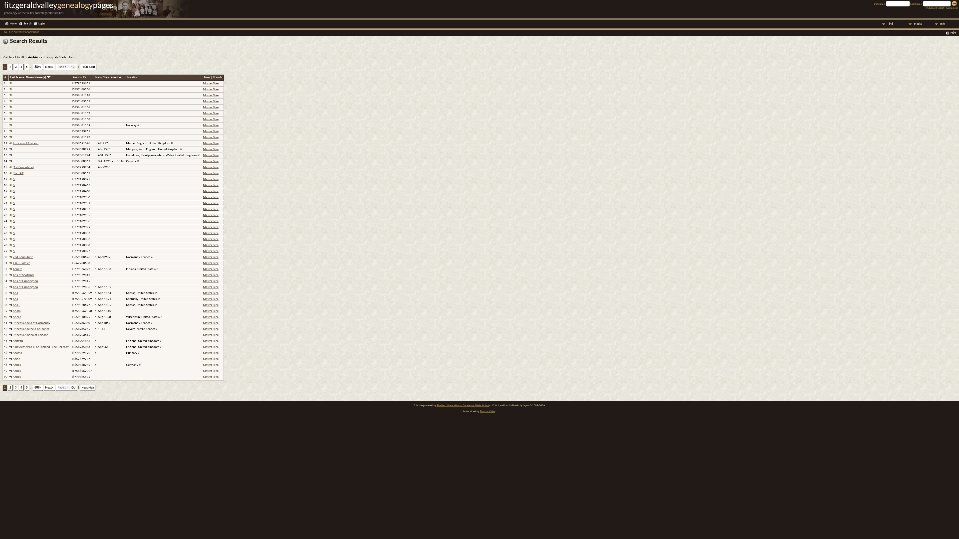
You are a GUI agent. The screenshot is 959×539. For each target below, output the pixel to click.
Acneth (17, 269)
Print (953, 33)
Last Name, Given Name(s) (28, 77)
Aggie (16, 359)
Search (27, 23)
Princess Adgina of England (30, 335)
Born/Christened (106, 77)
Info (942, 24)
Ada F (16, 305)
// (14, 179)
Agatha (17, 353)
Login (41, 23)
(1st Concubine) (23, 167)
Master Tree (211, 83)
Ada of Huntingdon (25, 281)
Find (890, 24)
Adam (16, 311)
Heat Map (88, 67)
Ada (15, 293)
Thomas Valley (487, 411)
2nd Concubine (23, 257)
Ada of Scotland (23, 275)
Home (13, 23)
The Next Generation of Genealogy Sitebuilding (463, 405)
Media (918, 24)
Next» (49, 67)
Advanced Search (935, 8)
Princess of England (25, 143)
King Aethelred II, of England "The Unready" (41, 347)
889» (37, 67)
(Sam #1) (18, 173)
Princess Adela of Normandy (31, 323)
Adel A (17, 317)
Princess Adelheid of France (31, 329)
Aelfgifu (18, 341)
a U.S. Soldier (21, 263)
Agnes (17, 365)
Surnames (952, 8)
